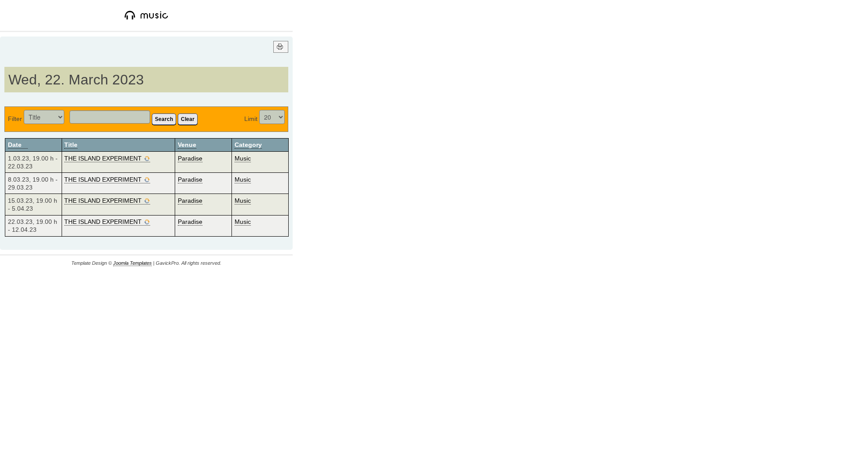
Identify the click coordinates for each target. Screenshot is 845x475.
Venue (187, 144)
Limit (250, 118)
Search (164, 119)
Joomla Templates (132, 263)
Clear (188, 119)
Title (70, 144)
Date (15, 144)
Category (248, 144)
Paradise (190, 158)
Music (243, 158)
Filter (15, 118)
